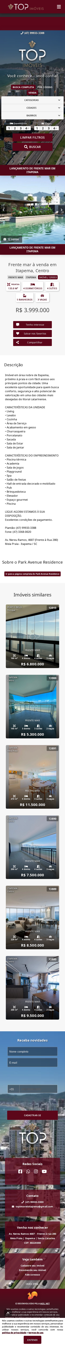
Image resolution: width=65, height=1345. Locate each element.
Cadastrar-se (32, 1115)
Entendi (32, 1339)
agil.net (45, 1303)
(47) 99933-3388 (34, 33)
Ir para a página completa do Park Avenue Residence (32, 573)
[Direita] (61, 209)
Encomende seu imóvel (32, 1270)
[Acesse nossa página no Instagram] (36, 1171)
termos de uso (35, 1332)
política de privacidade (14, 1332)
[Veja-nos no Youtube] (44, 1171)
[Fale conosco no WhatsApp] (28, 1171)
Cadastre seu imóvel (32, 1265)
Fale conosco (32, 1274)
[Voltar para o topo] (8, 1313)
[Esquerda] (3, 209)
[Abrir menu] (58, 6)
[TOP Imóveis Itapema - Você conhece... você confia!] (32, 54)
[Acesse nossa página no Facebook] (20, 1171)
